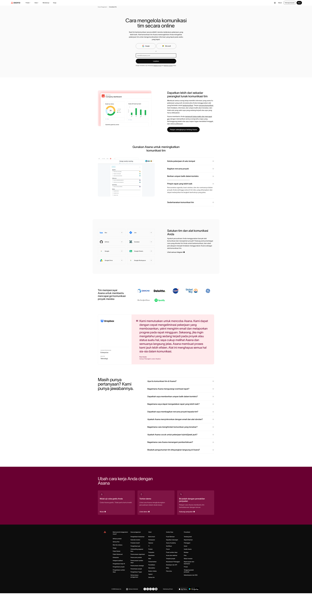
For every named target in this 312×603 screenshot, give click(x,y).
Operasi (150, 552)
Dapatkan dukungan (172, 549)
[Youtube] (156, 598)
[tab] (190, 161)
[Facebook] (153, 598)
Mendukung (46, 2)
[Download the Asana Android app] (193, 598)
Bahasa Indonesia (133, 598)
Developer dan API (171, 574)
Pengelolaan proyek (118, 576)
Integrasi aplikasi (118, 570)
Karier (185, 556)
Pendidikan (151, 574)
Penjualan (151, 562)
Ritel (149, 568)
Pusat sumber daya (171, 562)
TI (148, 556)
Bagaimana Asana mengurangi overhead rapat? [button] (168, 398)
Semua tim (151, 587)
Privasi (186, 576)
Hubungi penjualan (290, 2)
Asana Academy (171, 552)
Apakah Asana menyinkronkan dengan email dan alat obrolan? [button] (175, 429)
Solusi (36, 2)
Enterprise (116, 567)
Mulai (299, 2)
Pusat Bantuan (170, 546)
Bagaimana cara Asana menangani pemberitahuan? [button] (170, 452)
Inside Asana (188, 559)
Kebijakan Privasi (157, 65)
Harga (54, 2)
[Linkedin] (147, 598)
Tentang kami (188, 546)
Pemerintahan (152, 571)
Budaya (186, 562)
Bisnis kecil (151, 546)
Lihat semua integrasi (175, 262)
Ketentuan (165, 598)
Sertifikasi (169, 556)
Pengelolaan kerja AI (119, 573)
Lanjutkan (156, 61)
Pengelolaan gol (135, 556)
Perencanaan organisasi (138, 564)
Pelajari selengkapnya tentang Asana (183, 129)
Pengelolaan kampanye (137, 546)
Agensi (150, 584)
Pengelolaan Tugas (136, 581)
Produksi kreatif (135, 552)
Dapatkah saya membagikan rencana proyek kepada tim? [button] (172, 421)
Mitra (167, 577)
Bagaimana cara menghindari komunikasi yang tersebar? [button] (172, 437)
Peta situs (169, 581)
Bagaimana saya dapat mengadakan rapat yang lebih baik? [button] (173, 414)
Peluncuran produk (136, 567)
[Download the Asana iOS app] (183, 598)
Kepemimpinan (188, 549)
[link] (102, 7)
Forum (168, 559)
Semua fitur (116, 551)
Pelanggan (187, 552)
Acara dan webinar (171, 565)
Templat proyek (170, 568)
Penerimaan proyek (136, 578)
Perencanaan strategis (137, 575)
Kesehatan (151, 565)
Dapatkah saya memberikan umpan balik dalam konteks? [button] (172, 406)
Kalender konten (135, 549)
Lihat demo (143, 521)
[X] (144, 598)
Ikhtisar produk (117, 548)
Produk (27, 2)
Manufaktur (151, 577)
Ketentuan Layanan (168, 65)
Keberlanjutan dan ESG (190, 585)
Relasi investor (188, 568)
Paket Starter (116, 561)
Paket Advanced (118, 564)
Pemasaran (151, 549)
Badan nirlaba (152, 581)
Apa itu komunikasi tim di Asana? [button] (161, 391)
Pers (185, 565)
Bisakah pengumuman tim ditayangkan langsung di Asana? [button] (173, 459)
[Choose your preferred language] (275, 3)
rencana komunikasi (206, 105)
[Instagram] (150, 598)
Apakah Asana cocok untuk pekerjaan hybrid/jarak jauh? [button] (172, 444)
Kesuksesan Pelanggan (173, 571)
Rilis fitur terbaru (117, 554)
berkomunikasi (188, 105)
